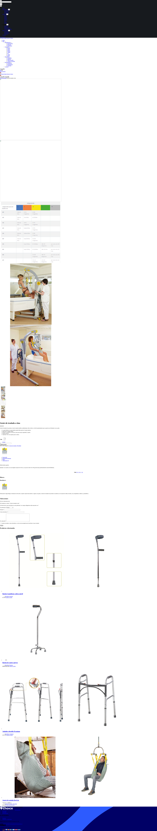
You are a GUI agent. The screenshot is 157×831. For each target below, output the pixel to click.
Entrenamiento (8, 62)
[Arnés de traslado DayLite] (66, 797)
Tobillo (8, 52)
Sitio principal (2, 71)
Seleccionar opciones (10, 805)
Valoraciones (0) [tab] (5, 460)
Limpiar (3, 442)
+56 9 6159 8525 (6, 823)
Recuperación (10, 64)
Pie (8, 53)
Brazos (8, 48)
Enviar (1, 525)
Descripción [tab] (4, 457)
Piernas (8, 51)
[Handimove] (4, 455)
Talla (1, 439)
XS (77, 472)
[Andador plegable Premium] (66, 728)
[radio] (5, 437)
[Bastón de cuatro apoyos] (38, 660)
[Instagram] (2, 825)
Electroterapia (10, 43)
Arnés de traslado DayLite (10, 800)
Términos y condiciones (7, 819)
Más (3, 41)
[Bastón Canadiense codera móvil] (66, 591)
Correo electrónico (4, 512)
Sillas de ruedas (10, 60)
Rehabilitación (7, 42)
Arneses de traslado (11, 61)
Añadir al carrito (3, 444)
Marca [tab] (3, 459)
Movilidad (7, 56)
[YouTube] (3, 825)
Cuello (8, 54)
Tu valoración (3, 521)
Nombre (2, 509)
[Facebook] (0, 825)
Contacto (6, 66)
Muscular (9, 44)
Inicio (3, 40)
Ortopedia (7, 46)
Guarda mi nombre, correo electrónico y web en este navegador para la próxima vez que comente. (20, 523)
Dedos (8, 49)
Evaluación (9, 63)
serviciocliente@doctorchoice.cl (16, 823)
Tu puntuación (3, 507)
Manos (8, 50)
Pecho (8, 55)
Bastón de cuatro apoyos (10, 662)
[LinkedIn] (5, 825)
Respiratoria (9, 45)
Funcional (9, 65)
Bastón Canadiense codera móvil (12, 594)
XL (82, 472)
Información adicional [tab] (6, 458)
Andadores (9, 57)
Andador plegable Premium (11, 731)
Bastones (9, 59)
